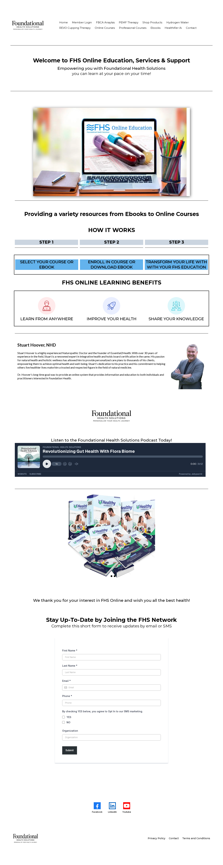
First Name (69, 650)
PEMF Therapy (128, 22)
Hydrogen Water (177, 22)
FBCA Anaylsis (105, 22)
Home (63, 22)
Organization (70, 730)
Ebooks (155, 27)
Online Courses (105, 27)
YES (69, 717)
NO (68, 722)
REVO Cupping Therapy (75, 27)
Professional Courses (132, 27)
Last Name (69, 665)
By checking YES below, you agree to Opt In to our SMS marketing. (102, 711)
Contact (191, 27)
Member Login (82, 22)
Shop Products (152, 22)
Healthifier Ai (173, 27)
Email (66, 680)
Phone (67, 696)
